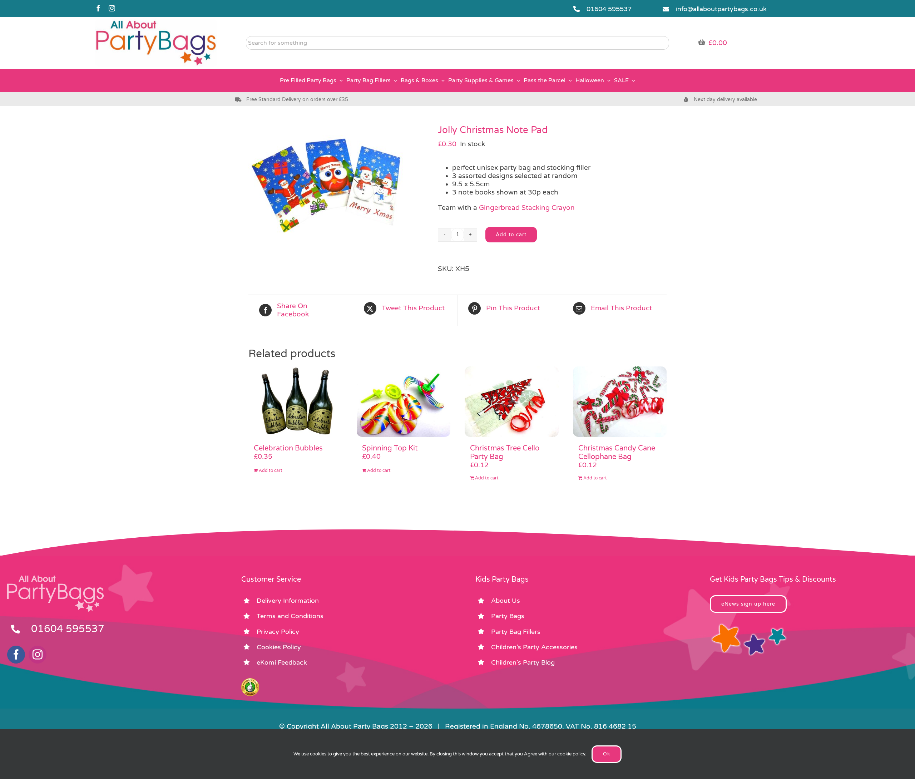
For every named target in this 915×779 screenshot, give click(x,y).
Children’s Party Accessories (534, 647)
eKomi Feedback (282, 662)
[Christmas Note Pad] (337, 184)
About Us (505, 601)
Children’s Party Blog (523, 662)
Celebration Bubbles (288, 448)
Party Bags (507, 616)
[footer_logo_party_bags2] (55, 578)
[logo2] (156, 22)
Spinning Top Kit (390, 448)
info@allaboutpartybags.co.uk (721, 9)
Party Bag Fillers (515, 632)
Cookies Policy (279, 647)
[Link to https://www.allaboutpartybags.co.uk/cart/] (701, 42)
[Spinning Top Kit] (404, 401)
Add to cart (511, 235)
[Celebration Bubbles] (295, 401)
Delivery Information (288, 601)
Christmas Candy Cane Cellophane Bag (616, 452)
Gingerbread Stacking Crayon (527, 208)
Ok (606, 754)
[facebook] (98, 8)
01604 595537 (609, 9)
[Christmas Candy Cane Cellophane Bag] (620, 401)
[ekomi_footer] (250, 681)
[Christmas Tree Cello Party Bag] (512, 401)
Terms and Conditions (290, 616)
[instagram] (112, 8)
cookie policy (571, 754)
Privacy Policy (278, 632)
